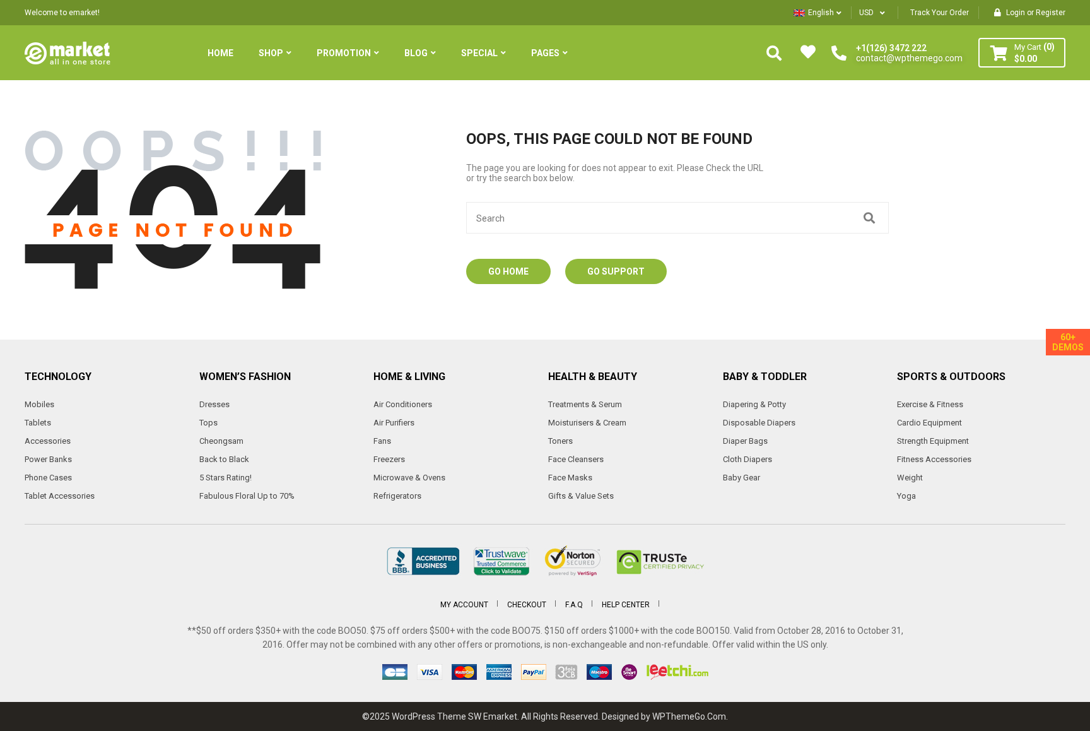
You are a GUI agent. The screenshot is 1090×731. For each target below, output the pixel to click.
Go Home (508, 271)
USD (866, 12)
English (821, 12)
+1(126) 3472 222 (891, 48)
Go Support (616, 271)
